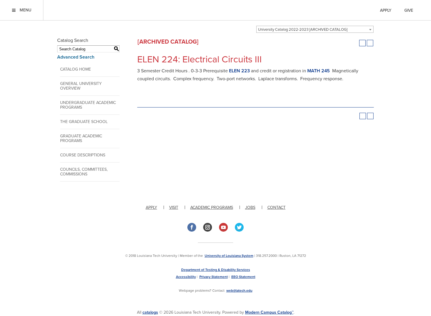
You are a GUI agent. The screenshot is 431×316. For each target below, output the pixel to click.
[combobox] (315, 29)
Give (408, 10)
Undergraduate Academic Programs (88, 105)
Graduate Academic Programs (81, 138)
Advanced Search (75, 57)
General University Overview (81, 86)
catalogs (150, 312)
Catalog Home (75, 69)
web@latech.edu (239, 290)
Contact (276, 207)
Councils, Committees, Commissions (84, 172)
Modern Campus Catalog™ (269, 312)
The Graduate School (84, 121)
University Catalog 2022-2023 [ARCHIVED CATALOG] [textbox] (302, 29)
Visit (173, 207)
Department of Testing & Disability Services (215, 270)
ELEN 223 (239, 71)
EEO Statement (243, 277)
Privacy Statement (213, 277)
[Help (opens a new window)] (370, 43)
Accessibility (186, 277)
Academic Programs (211, 207)
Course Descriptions (82, 155)
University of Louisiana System (229, 256)
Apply (385, 10)
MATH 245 (318, 71)
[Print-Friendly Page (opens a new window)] (362, 43)
